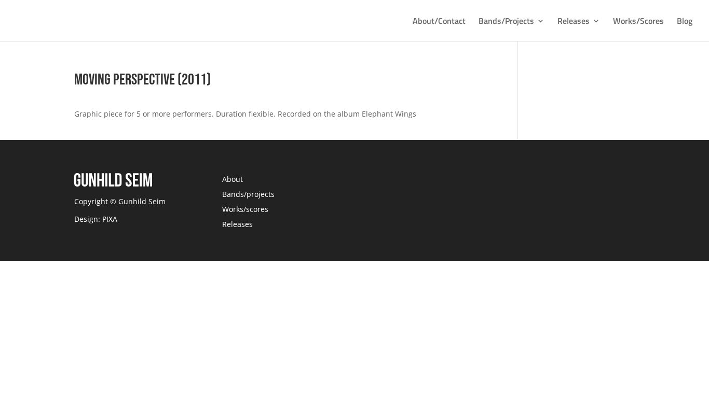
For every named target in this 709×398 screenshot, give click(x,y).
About (232, 179)
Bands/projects (248, 194)
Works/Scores (638, 22)
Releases (573, 22)
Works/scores (245, 209)
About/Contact (439, 22)
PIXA (109, 219)
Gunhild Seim (141, 201)
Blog (684, 22)
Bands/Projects (506, 22)
